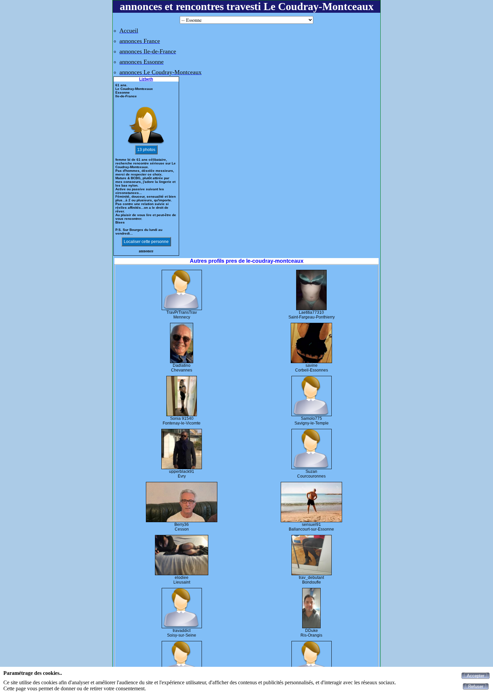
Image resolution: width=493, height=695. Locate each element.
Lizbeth (146, 79)
